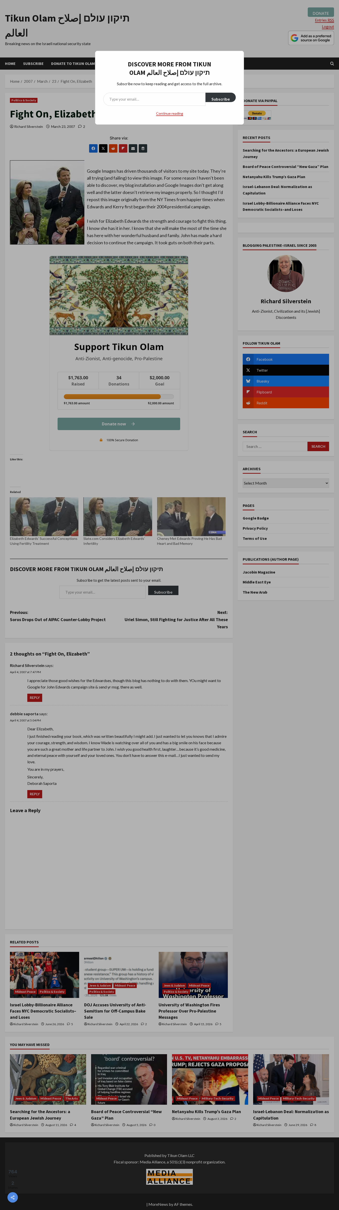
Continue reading (169, 113)
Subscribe (220, 99)
